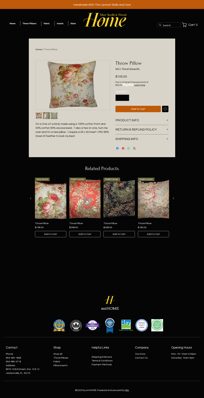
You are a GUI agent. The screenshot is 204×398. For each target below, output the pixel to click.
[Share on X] (134, 148)
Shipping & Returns (102, 357)
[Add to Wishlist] (165, 109)
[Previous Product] (30, 198)
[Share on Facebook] (117, 148)
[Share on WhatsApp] (129, 148)
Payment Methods (102, 364)
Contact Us (141, 358)
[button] (191, 24)
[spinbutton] (122, 98)
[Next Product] (173, 198)
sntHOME (110, 308)
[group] (102, 207)
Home (39, 49)
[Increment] (126, 98)
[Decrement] (118, 98)
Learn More (139, 85)
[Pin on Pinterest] (123, 148)
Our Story (140, 354)
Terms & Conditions (102, 360)
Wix (127, 390)
